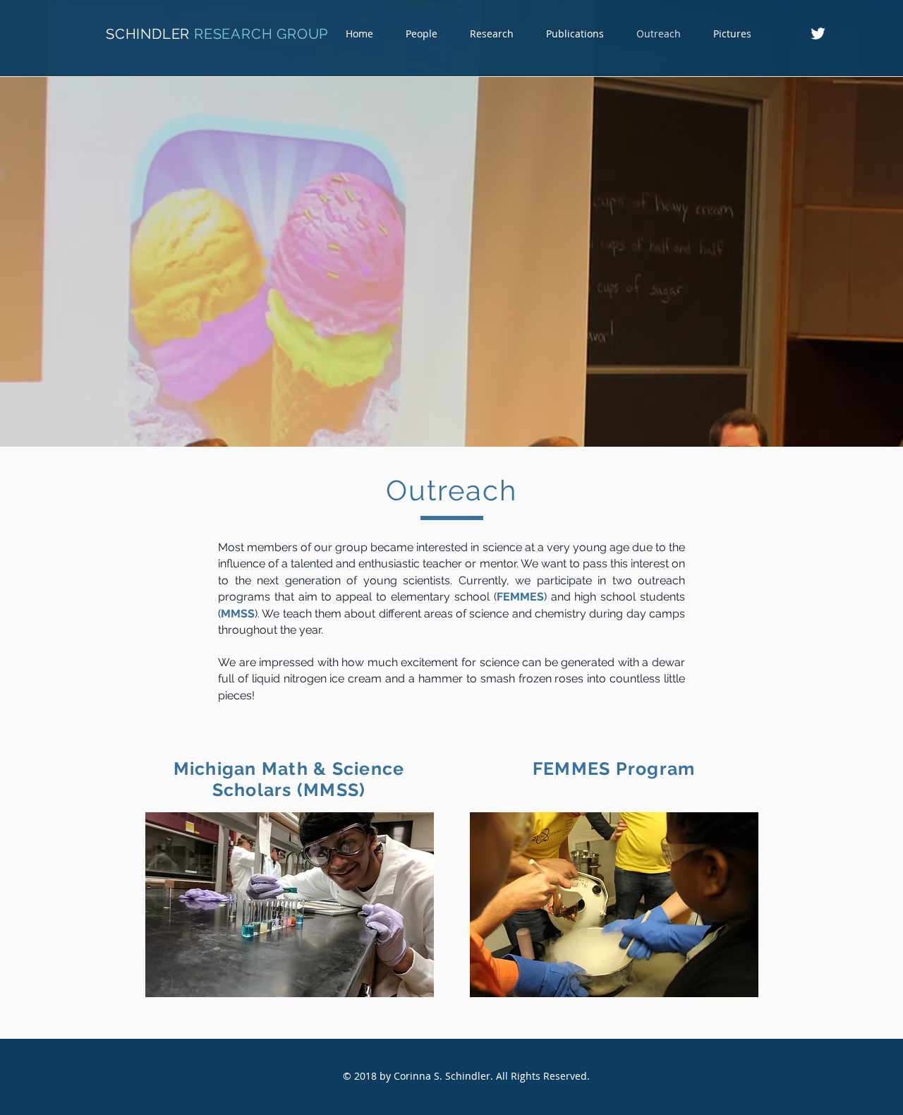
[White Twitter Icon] (818, 33)
